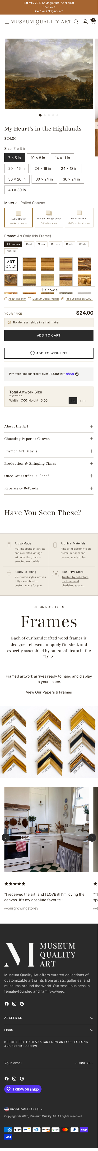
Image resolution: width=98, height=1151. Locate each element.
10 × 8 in (38, 158)
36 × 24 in (71, 179)
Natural (11, 251)
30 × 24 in (44, 179)
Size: (15, 148)
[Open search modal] (76, 22)
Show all (52, 290)
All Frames (13, 244)
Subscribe (84, 1063)
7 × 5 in (14, 158)
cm (83, 400)
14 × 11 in (62, 158)
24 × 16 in (43, 168)
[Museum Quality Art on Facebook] (7, 1004)
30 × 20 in (17, 179)
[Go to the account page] (84, 22)
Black (69, 244)
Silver (41, 244)
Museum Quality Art (43, 1116)
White (82, 244)
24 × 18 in (69, 168)
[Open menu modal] (5, 22)
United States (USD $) (24, 1109)
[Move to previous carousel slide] (6, 838)
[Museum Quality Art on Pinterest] (22, 1004)
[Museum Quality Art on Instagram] (15, 1004)
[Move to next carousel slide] (92, 838)
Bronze (55, 244)
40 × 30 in (17, 190)
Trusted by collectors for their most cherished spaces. (75, 581)
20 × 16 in (16, 168)
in (73, 400)
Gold (29, 244)
